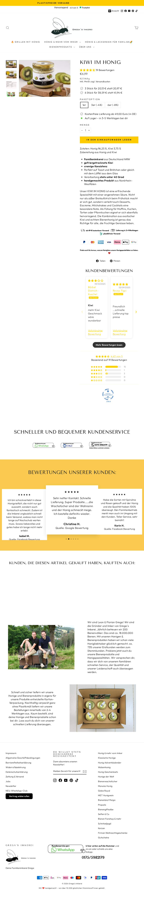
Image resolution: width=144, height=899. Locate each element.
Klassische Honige (107, 757)
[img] (95, 280)
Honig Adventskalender (109, 762)
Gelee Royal (104, 790)
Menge (85, 125)
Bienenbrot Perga (106, 800)
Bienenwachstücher (107, 781)
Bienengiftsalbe (105, 809)
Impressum (11, 753)
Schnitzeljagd (104, 823)
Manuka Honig (105, 786)
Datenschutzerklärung (17, 772)
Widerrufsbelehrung (16, 767)
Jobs (8, 781)
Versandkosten (103, 81)
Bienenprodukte (61, 47)
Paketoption (90, 99)
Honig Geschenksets (108, 772)
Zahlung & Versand (15, 776)
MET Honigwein (106, 795)
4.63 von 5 (117, 356)
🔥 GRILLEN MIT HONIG (25, 42)
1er (84, 105)
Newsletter (11, 786)
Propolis (102, 804)
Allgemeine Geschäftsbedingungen (23, 757)
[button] (88, 70)
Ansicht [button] (115, 10)
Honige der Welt (106, 776)
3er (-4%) (96, 105)
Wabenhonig (104, 767)
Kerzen (101, 828)
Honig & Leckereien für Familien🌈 (109, 42)
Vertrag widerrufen (19, 796)
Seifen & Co (103, 814)
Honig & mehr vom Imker (61, 42)
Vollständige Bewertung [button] (95, 332)
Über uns (85, 47)
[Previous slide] (82, 312)
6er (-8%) (113, 105)
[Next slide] (136, 312)
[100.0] (108, 394)
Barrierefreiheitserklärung (18, 762)
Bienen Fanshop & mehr (109, 818)
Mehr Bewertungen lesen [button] (109, 344)
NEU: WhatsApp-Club (16, 790)
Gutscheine (103, 837)
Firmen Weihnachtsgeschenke (112, 833)
